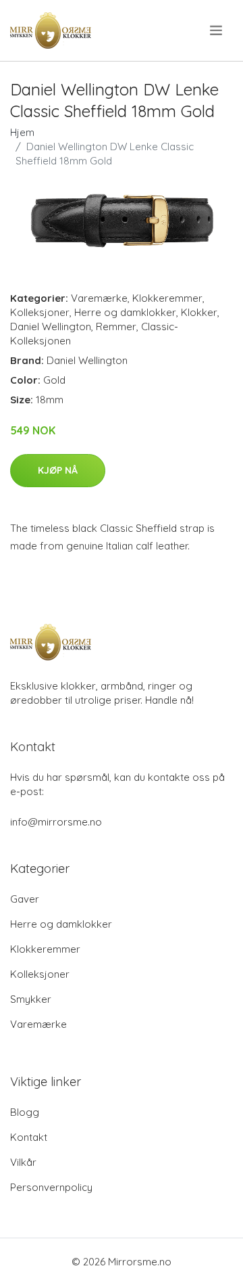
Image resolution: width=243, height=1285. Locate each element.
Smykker (30, 999)
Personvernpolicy (51, 1187)
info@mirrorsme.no (56, 821)
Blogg (24, 1112)
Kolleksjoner (40, 312)
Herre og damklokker (125, 312)
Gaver (24, 899)
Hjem (22, 132)
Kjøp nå (58, 470)
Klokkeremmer (167, 298)
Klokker (199, 312)
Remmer (116, 326)
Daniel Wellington (50, 326)
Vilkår (23, 1162)
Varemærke (99, 298)
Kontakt (28, 1137)
